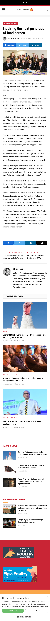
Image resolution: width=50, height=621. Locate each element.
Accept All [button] (12, 611)
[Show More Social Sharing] (45, 45)
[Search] (46, 9)
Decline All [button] (36, 611)
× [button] (47, 597)
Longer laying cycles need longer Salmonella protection (30, 521)
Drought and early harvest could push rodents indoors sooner (32, 467)
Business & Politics (10, 23)
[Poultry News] (25, 9)
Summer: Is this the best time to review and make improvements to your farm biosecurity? (32, 508)
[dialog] (25, 607)
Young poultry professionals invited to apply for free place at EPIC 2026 (23, 379)
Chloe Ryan (14, 39)
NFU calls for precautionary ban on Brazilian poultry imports (22, 422)
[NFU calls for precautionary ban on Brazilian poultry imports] (25, 402)
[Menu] (3, 9)
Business (6, 331)
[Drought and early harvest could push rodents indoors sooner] (9, 469)
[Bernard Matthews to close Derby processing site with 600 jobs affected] (25, 315)
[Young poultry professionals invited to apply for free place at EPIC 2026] (25, 358)
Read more (44, 606)
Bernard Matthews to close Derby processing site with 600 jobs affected (24, 336)
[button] (25, 616)
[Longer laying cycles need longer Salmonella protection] (9, 523)
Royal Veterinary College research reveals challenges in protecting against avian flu (31, 481)
